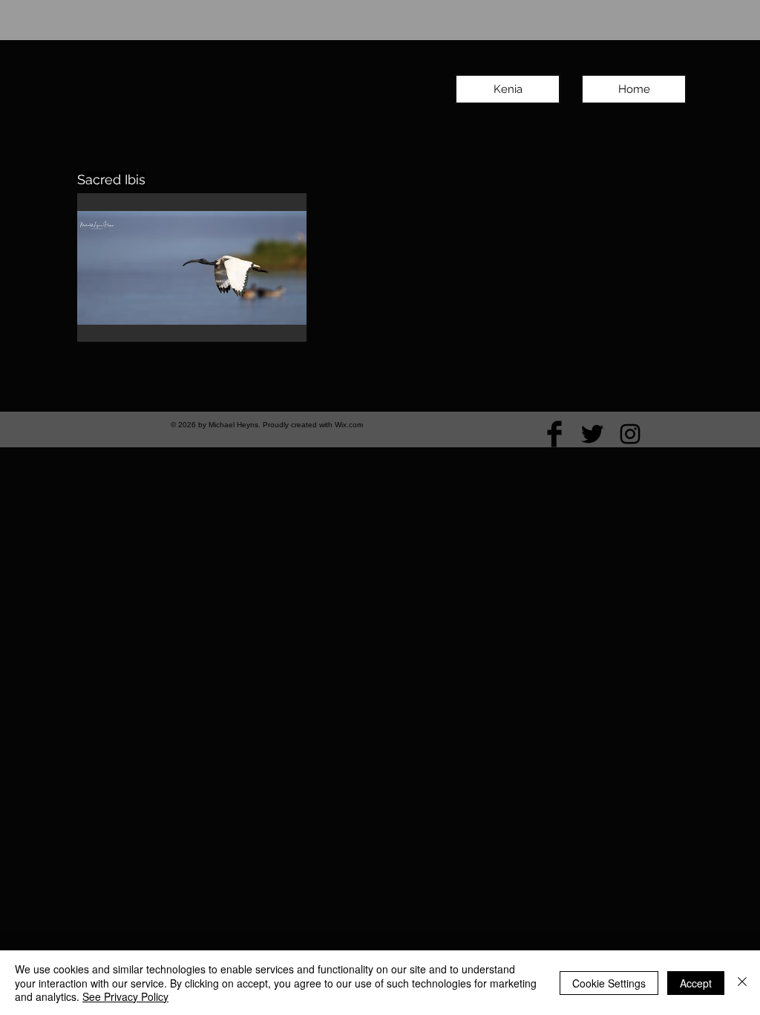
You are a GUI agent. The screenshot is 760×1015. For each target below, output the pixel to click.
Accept (696, 983)
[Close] (742, 982)
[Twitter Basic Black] (592, 434)
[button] (192, 267)
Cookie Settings (609, 983)
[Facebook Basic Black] (554, 434)
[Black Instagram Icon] (630, 434)
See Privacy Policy (125, 996)
